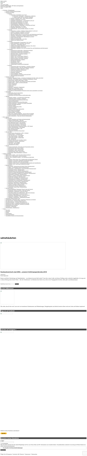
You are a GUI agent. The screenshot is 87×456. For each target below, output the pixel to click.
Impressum (27, 454)
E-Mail (2, 440)
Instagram (9, 454)
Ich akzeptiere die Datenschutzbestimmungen (13, 447)
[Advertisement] (43, 226)
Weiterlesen (74, 279)
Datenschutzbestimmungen (9, 446)
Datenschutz (34, 454)
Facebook (15, 454)
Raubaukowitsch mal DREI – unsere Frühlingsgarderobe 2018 (24, 272)
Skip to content (4, 1)
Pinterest (22, 454)
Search (2, 283)
